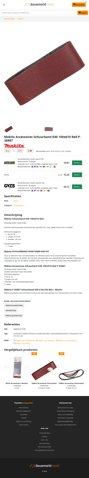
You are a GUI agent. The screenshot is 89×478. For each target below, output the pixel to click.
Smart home (23, 425)
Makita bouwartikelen (14, 305)
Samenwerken (44, 443)
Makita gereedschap (14, 315)
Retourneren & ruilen (65, 408)
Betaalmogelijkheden (65, 421)
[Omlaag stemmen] (20, 151)
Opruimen (23, 414)
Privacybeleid (39, 450)
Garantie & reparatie (65, 418)
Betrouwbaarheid (44, 447)
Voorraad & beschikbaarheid (65, 425)
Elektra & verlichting (23, 421)
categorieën (28, 403)
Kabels (23, 418)
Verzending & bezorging (65, 411)
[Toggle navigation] (3, 4)
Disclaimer (50, 450)
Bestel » (77, 163)
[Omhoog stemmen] (7, 151)
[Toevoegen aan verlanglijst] (29, 151)
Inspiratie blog (44, 433)
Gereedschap (18, 205)
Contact (44, 436)
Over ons (44, 440)
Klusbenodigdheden (23, 411)
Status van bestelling (65, 414)
